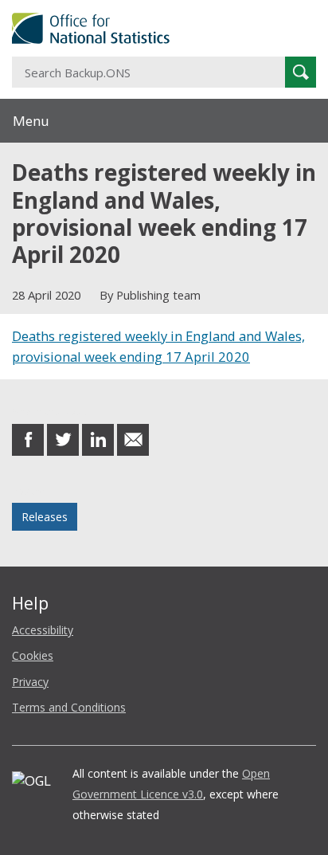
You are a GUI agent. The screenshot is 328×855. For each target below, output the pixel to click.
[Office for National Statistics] (164, 28)
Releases (44, 516)
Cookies (32, 655)
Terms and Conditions (69, 707)
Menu (31, 121)
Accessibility (42, 629)
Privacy (30, 681)
